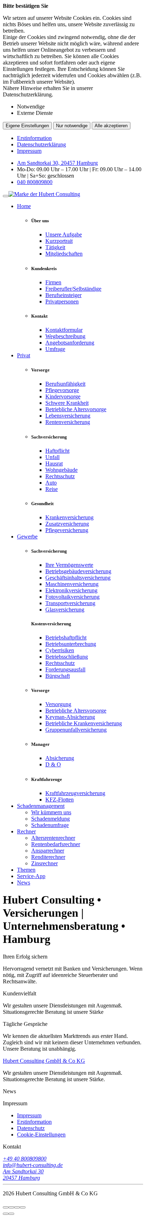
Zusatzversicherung (67, 524)
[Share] (11, 1207)
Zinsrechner (44, 863)
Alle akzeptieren (111, 125)
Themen (26, 870)
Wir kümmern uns (51, 812)
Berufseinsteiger (63, 295)
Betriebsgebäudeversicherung (78, 571)
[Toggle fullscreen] (17, 1207)
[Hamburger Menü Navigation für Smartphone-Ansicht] (6, 196)
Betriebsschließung (66, 657)
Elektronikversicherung (71, 590)
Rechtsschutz (60, 476)
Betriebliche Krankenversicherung (83, 723)
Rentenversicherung (67, 422)
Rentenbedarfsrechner (55, 844)
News (23, 882)
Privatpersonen (62, 301)
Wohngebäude (61, 470)
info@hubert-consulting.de (33, 1165)
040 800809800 (34, 182)
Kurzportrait (59, 241)
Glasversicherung (64, 610)
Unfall (52, 457)
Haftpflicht (57, 451)
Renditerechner (48, 857)
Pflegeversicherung (66, 530)
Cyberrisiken (59, 650)
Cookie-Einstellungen (41, 1135)
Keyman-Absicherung (70, 717)
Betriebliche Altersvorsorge (75, 409)
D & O (53, 764)
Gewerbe (27, 536)
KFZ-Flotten (59, 800)
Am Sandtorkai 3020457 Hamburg (23, 1174)
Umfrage (55, 349)
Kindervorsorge (62, 396)
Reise (51, 489)
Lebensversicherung (67, 416)
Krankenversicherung (69, 517)
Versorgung (58, 704)
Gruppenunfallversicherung (76, 730)
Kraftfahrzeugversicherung (75, 793)
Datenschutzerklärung (41, 144)
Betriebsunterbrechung (70, 644)
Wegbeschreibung (65, 336)
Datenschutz (31, 1128)
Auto (51, 483)
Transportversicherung (70, 603)
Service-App (31, 876)
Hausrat (54, 463)
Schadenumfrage (50, 825)
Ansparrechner (47, 851)
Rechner (26, 831)
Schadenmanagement (40, 806)
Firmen (53, 282)
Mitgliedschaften (64, 254)
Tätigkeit (55, 247)
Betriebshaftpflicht (65, 638)
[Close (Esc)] (6, 1207)
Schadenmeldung (50, 819)
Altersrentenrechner (53, 838)
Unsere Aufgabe (63, 234)
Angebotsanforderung (69, 343)
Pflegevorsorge (62, 390)
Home (24, 206)
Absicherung (59, 758)
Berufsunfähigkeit (65, 384)
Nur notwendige (72, 125)
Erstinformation (34, 138)
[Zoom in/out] (23, 1207)
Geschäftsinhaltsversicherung (78, 578)
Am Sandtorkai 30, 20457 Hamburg (57, 163)
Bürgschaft (57, 676)
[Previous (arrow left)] (6, 1214)
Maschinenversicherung (72, 584)
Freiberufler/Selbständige (73, 289)
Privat (23, 355)
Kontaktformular (64, 330)
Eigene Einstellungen (27, 125)
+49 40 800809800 (24, 1159)
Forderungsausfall (65, 669)
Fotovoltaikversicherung (72, 597)
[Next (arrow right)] (11, 1214)
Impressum (29, 151)
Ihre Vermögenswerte (69, 565)
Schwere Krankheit (67, 403)
